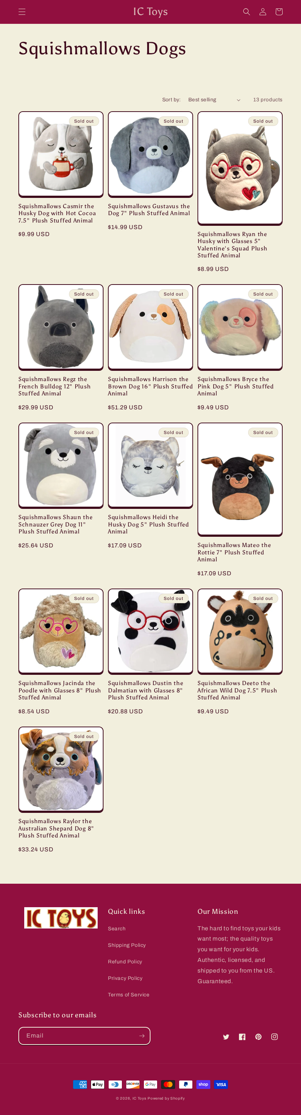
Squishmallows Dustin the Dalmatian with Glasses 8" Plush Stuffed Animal (145, 690)
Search (117, 928)
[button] (22, 12)
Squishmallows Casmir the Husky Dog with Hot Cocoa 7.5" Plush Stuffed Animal (57, 213)
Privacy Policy (125, 978)
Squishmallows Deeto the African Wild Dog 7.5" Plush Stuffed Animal (237, 690)
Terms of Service (129, 995)
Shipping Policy (127, 945)
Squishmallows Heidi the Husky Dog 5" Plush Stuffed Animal (148, 524)
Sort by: (171, 99)
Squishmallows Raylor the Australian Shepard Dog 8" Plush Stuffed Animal (56, 828)
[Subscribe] (142, 1036)
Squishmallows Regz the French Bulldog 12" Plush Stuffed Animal (54, 386)
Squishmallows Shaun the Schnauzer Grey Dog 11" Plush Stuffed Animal (55, 524)
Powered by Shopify (166, 1098)
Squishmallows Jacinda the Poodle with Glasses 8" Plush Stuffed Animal (59, 690)
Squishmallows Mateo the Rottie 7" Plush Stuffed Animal (234, 552)
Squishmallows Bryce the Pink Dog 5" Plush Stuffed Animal (235, 386)
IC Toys (139, 1098)
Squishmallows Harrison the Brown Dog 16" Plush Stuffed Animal (150, 386)
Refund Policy (125, 961)
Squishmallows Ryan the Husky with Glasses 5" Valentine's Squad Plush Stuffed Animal (232, 245)
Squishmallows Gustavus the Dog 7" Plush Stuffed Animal (149, 210)
